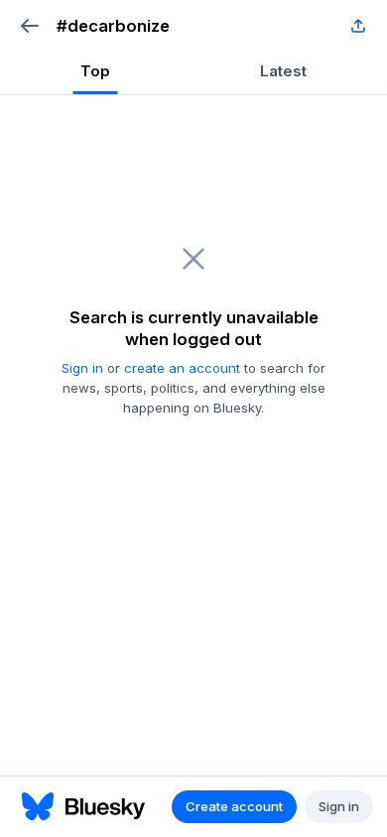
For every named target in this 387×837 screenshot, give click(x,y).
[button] (29, 26)
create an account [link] (182, 368)
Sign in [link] (82, 368)
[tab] (96, 73)
